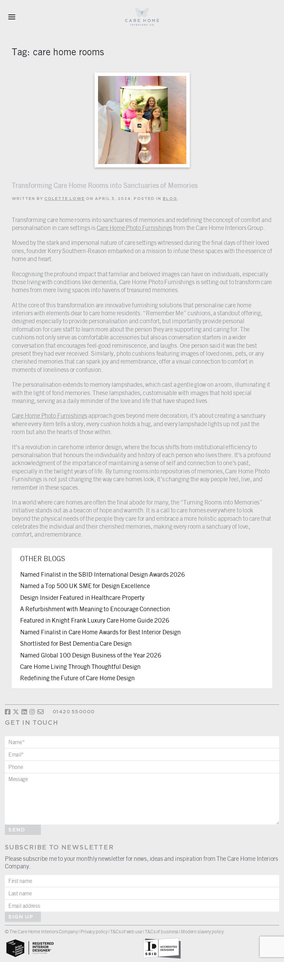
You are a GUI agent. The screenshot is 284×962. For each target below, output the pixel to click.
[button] (12, 17)
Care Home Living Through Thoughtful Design (80, 666)
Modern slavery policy (202, 931)
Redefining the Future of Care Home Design (77, 678)
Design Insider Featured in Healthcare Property (82, 597)
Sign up (20, 917)
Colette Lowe (64, 199)
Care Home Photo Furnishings (134, 227)
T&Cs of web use (126, 931)
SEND (16, 830)
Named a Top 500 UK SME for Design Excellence (85, 585)
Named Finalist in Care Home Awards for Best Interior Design (100, 632)
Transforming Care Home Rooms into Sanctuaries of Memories (105, 185)
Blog (170, 199)
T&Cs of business (162, 931)
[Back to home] (142, 17)
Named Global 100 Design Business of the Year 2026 (90, 655)
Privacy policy (94, 931)
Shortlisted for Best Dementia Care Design (76, 643)
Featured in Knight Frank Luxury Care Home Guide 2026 (94, 620)
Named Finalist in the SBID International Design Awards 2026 (102, 574)
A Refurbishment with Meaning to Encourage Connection (95, 609)
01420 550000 (74, 712)
